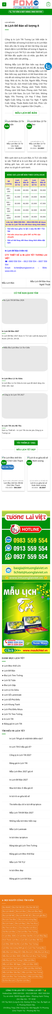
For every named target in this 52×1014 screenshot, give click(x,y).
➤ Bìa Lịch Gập (9, 685)
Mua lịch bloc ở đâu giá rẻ (21, 788)
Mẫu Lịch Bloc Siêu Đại (11, 972)
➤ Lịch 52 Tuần (9, 680)
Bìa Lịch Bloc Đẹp (35, 911)
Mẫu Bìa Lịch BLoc (42, 952)
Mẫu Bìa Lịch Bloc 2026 (11, 956)
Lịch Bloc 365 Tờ (35, 940)
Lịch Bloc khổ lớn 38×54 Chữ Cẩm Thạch (13, 484)
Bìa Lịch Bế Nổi (8, 915)
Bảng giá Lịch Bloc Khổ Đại (21, 854)
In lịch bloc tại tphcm (18, 837)
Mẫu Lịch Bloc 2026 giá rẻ (12, 968)
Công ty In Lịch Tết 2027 (20, 755)
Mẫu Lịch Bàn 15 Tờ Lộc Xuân (15, 145)
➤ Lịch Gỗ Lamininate (11, 695)
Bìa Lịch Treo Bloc (9, 919)
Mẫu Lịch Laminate (18, 829)
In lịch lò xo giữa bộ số (19, 796)
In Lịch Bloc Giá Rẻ (25, 936)
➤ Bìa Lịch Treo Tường (12, 675)
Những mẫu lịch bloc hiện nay (22, 821)
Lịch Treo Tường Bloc (37, 948)
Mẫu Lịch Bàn (8, 283)
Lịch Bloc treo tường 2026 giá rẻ (14, 948)
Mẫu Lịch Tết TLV (17, 862)
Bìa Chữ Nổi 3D (18, 907)
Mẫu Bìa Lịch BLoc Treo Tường (34, 956)
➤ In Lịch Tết (7, 719)
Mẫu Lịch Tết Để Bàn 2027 (21, 813)
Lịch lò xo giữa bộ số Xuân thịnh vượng (38, 484)
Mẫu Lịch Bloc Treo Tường (32, 972)
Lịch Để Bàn (10, 22)
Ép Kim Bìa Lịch (9, 980)
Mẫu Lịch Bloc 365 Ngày (12, 964)
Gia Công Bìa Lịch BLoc (28, 928)
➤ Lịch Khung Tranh (11, 704)
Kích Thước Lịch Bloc (11, 940)
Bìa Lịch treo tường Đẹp (27, 919)
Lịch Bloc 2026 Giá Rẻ (11, 944)
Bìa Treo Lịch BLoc (10, 928)
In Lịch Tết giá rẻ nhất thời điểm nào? (26, 739)
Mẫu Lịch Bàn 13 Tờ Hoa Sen (37, 145)
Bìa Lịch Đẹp (20, 923)
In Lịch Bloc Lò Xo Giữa (12, 379)
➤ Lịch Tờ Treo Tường (12, 714)
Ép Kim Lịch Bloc (23, 980)
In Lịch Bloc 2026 (9, 936)
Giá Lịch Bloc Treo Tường (27, 932)
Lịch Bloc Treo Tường (29, 944)
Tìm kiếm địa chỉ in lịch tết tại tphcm (25, 804)
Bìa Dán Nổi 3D (32, 907)
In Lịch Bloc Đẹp (40, 936)
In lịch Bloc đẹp (16, 870)
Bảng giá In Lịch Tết (18, 763)
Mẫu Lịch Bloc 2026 (30, 964)
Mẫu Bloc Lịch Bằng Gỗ (11, 952)
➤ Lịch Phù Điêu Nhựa (12, 709)
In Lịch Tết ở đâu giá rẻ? (20, 747)
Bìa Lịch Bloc (21, 911)
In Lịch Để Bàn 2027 (10, 331)
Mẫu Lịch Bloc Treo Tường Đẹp (14, 976)
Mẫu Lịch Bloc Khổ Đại (32, 968)
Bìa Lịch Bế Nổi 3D (24, 915)
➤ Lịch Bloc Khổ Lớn (11, 666)
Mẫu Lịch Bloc (29, 960)
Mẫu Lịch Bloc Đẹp (35, 976)
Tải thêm (26, 443)
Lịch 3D (24, 940)
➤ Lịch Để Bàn (8, 671)
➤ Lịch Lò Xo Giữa (10, 690)
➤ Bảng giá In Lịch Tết (12, 724)
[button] (4, 4)
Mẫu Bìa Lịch (27, 952)
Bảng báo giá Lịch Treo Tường (23, 846)
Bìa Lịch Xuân (8, 923)
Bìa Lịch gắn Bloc (39, 915)
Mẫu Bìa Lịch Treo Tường (12, 960)
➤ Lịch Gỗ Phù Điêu (11, 700)
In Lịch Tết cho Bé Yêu (11, 426)
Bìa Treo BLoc (32, 923)
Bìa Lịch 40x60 (8, 911)
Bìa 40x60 (6, 907)
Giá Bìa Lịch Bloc (9, 932)
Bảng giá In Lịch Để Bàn (20, 879)
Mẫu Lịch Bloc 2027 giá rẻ (21, 771)
